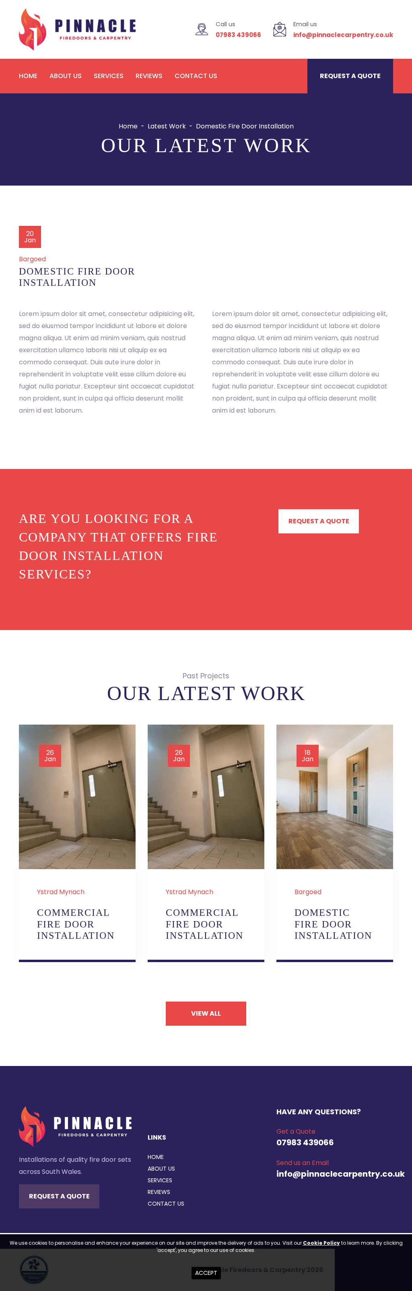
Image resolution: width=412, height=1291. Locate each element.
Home (28, 76)
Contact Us (196, 76)
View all (206, 1013)
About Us (65, 76)
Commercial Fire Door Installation (76, 924)
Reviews (149, 76)
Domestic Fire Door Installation (333, 924)
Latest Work (167, 126)
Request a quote (350, 76)
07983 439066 (238, 35)
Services (109, 76)
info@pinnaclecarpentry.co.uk (343, 35)
